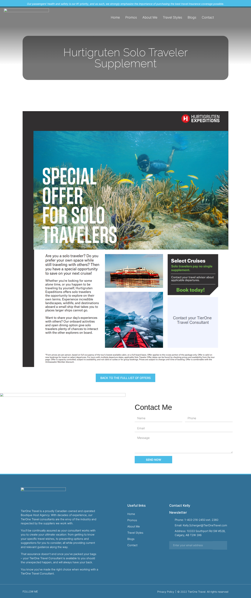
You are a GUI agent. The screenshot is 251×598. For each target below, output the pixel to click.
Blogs (192, 17)
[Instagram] (240, 17)
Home (115, 17)
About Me (149, 17)
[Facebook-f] (234, 17)
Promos (131, 17)
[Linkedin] (246, 17)
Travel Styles (172, 17)
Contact (208, 17)
